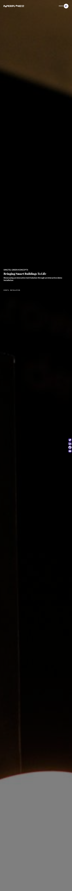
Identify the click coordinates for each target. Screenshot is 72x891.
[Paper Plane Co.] (14, 6)
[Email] (70, 451)
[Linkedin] (70, 444)
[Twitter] (70, 440)
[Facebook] (70, 447)
